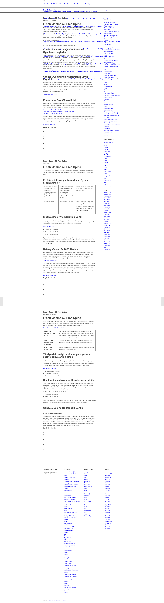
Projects (61, 49)
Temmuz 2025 (107, 212)
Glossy (75, 49)
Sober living (107, 175)
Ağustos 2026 (107, 192)
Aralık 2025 (107, 207)
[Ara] (117, 79)
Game (105, 158)
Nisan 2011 (107, 249)
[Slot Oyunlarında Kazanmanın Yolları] (1, 301)
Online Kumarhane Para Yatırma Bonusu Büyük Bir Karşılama (58, 111)
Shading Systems (78, 26)
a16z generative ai (108, 142)
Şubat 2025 (107, 214)
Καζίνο (106, 184)
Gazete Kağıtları (48, 56)
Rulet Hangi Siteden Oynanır (50, 260)
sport (105, 177)
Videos (118, 41)
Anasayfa (46, 4)
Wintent (58, 34)
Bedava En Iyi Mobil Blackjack (50, 94)
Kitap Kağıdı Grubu (49, 64)
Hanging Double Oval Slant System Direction (85, 11)
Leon (105, 167)
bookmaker (107, 144)
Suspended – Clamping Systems (93, 26)
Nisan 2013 (107, 245)
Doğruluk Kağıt (83, 34)
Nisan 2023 (107, 231)
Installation (47, 49)
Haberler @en (107, 164)
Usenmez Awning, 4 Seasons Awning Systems (56, 41)
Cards (105, 146)
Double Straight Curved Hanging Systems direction (57, 11)
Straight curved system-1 (69, 64)
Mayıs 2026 (107, 198)
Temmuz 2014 (107, 242)
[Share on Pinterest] (45, 136)
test (105, 178)
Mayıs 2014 (107, 243)
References (87, 41)
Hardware (74, 34)
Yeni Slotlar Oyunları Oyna (49, 368)
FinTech (106, 153)
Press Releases (67, 26)
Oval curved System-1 (82, 71)
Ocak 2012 (107, 247)
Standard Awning (48, 34)
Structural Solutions (111, 64)
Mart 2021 (106, 238)
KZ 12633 (106, 166)
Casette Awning (109, 26)
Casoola (106, 149)
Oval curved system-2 (96, 71)
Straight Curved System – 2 (51, 71)
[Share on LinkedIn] (45, 138)
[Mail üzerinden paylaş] (45, 148)
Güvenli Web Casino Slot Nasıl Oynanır (53, 113)
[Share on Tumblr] (45, 141)
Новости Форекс (108, 186)
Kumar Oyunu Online (48, 226)
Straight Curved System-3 (67, 71)
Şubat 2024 (107, 229)
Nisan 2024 (107, 227)
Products (111, 56)
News (93, 41)
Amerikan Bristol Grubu (100, 56)
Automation (89, 56)
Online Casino (107, 171)
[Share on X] (45, 131)
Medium (102, 34)
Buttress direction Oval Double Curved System (85, 19)
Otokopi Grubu (80, 56)
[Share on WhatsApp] (45, 134)
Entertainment (107, 151)
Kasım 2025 (107, 209)
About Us (73, 41)
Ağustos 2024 (107, 223)
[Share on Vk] (45, 143)
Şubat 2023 (107, 234)
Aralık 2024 (107, 218)
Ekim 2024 (107, 220)
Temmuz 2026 (107, 194)
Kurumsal (111, 41)
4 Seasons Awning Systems (85, 64)
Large (96, 34)
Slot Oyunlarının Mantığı (49, 124)
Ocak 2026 (107, 205)
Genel (105, 160)
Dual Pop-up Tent (101, 41)
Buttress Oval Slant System (71, 79)
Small (90, 34)
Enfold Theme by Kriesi (61, 600)
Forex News (107, 155)
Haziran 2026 (107, 196)
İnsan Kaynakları (104, 19)
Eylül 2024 (106, 221)
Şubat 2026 (107, 203)
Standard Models (99, 64)
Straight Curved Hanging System (89, 79)
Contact (54, 49)
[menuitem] (117, 79)
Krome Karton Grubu (85, 49)
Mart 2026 (106, 201)
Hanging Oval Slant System (107, 79)
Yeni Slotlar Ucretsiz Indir (49, 275)
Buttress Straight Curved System (53, 79)
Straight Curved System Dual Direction (61, 4)
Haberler (106, 162)
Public (105, 173)
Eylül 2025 (106, 210)
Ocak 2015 (107, 240)
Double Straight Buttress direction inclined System (57, 19)
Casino (106, 147)
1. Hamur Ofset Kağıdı (98, 49)
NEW (105, 169)
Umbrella (109, 49)
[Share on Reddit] (45, 146)
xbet (105, 182)
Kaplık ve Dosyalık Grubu (61, 56)
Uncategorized (107, 180)
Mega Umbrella (66, 34)
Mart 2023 (106, 232)
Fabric (72, 56)
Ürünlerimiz (68, 49)
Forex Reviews (108, 156)
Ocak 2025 (107, 216)
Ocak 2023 (107, 236)
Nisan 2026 (107, 199)
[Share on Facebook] (45, 129)
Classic (80, 41)
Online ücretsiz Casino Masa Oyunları (52, 110)
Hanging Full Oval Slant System (52, 26)
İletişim (59, 64)
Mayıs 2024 (107, 225)
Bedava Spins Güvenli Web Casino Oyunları (54, 328)
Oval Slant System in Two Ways (82, 4)
